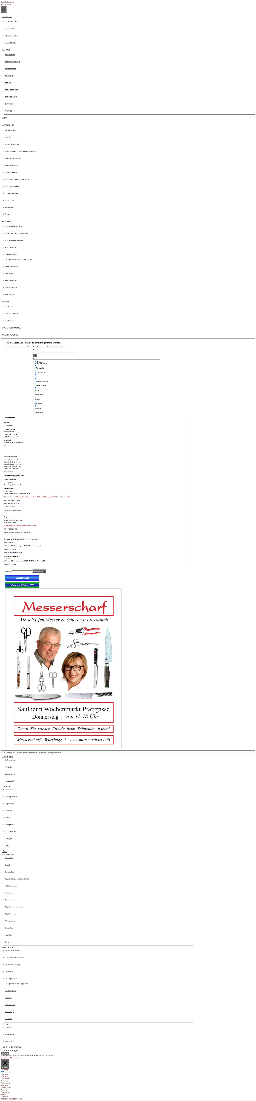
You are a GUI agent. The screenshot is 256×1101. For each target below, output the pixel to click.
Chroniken (9, 273)
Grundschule (10, 200)
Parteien (8, 111)
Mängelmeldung (11, 165)
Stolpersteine (10, 247)
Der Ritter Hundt (11, 266)
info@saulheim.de (9, 472)
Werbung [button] (4, 1090)
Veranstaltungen (10, 335)
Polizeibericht (10, 43)
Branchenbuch (11, 172)
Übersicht (9, 307)
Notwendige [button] (4, 1070)
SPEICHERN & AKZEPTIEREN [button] (11, 1099)
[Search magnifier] (35, 355)
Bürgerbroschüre (12, 186)
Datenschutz (42, 753)
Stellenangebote (12, 22)
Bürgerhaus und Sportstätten (17, 179)
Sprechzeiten (10, 55)
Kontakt (25, 753)
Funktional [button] (4, 1076)
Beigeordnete (10, 69)
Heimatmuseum (10, 280)
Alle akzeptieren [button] (15, 1058)
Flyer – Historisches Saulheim (16, 233)
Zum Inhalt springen (7, 2)
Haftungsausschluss (54, 753)
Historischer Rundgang (14, 240)
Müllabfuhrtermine (13, 158)
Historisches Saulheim (13, 226)
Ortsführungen (11, 287)
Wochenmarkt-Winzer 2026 (22, 585)
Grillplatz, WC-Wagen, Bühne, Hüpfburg (20, 151)
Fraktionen (9, 76)
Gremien (8, 83)
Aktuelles (7, 17)
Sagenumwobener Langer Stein (20, 259)
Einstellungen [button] (5, 1058)
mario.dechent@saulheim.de (13, 552)
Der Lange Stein (11, 254)
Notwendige (7, 1072)
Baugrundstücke (11, 36)
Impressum (33, 753)
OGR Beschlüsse (11, 97)
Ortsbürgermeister (12, 62)
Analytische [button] (4, 1085)
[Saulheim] (6, 4)
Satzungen (9, 104)
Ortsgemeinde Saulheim (14, 753)
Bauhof (8, 137)
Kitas (4, 118)
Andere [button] (3, 1094)
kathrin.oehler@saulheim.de (13, 510)
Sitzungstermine (11, 90)
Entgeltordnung (12, 144)
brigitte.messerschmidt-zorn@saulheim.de (17, 532)
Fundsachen (9, 29)
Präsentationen (11, 314)
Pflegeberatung (11, 193)
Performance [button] (5, 1081)
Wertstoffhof (10, 130)
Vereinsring (9, 321)
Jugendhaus (9, 207)
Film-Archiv (9, 295)
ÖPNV (7, 214)
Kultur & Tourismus (11, 328)
